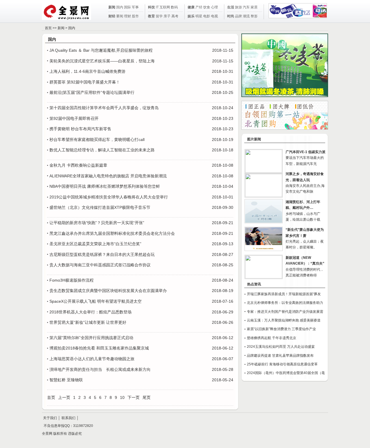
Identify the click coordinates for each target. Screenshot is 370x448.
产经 (198, 7)
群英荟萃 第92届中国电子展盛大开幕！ (84, 82)
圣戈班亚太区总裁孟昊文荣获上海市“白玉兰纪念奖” (95, 243)
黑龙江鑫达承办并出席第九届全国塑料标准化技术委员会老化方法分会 (112, 233)
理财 (127, 16)
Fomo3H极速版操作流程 (71, 280)
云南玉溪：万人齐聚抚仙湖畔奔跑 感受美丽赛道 (284, 320)
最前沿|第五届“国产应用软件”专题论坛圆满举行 (91, 92)
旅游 (238, 7)
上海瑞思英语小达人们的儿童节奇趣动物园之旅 (91, 358)
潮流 (246, 16)
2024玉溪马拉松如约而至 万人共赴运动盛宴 (281, 347)
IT (157, 7)
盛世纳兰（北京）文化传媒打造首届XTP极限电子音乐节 (99, 207)
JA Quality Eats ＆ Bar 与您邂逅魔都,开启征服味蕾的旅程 (101, 50)
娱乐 (191, 16)
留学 (159, 16)
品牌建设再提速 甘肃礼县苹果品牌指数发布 (280, 356)
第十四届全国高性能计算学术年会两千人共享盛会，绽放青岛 (104, 107)
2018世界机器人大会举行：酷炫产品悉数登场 (90, 312)
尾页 (147, 397)
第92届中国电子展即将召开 (74, 118)
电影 (206, 16)
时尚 (230, 16)
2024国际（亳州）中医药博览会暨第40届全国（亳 (286, 373)
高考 (174, 16)
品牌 (238, 16)
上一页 (64, 397)
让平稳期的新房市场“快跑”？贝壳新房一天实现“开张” (96, 222)
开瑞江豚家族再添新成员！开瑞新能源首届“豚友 (284, 294)
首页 (48, 28)
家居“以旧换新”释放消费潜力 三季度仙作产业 (281, 329)
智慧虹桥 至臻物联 (66, 380)
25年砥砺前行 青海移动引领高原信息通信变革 (282, 364)
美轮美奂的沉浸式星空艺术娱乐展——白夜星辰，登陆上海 (102, 61)
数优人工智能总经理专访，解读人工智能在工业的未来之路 (102, 150)
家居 (254, 7)
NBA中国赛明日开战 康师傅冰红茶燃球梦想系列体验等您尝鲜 (104, 186)
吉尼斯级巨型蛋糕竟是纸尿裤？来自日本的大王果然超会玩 (102, 254)
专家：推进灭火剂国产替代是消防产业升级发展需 (285, 312)
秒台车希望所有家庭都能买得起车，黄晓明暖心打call (97, 139)
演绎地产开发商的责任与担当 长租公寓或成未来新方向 (100, 369)
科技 (151, 7)
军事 (135, 7)
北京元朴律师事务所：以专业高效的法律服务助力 (285, 303)
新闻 (111, 7)
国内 (119, 7)
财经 (111, 16)
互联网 (165, 7)
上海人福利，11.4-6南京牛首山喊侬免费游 (87, 71)
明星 (198, 16)
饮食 (206, 7)
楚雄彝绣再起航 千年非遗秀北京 (271, 338)
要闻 (119, 16)
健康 (191, 7)
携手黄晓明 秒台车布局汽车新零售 (80, 129)
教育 (151, 16)
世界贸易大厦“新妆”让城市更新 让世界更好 (87, 322)
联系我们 (68, 418)
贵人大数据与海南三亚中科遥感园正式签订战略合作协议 (100, 265)
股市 (135, 16)
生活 (230, 7)
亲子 (167, 16)
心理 (214, 7)
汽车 (246, 7)
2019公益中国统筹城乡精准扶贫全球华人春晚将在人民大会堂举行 (108, 197)
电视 (214, 16)
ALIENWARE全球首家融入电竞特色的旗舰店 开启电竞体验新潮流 (108, 176)
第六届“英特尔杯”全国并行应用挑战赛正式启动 (91, 337)
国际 (127, 7)
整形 (254, 16)
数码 (174, 7)
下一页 (133, 397)
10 (122, 397)
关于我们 (50, 418)
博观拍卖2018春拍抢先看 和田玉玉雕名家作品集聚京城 (99, 348)
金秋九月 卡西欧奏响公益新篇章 (78, 165)
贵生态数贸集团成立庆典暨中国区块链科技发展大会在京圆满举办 (108, 290)
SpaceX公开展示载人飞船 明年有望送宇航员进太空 (95, 301)
